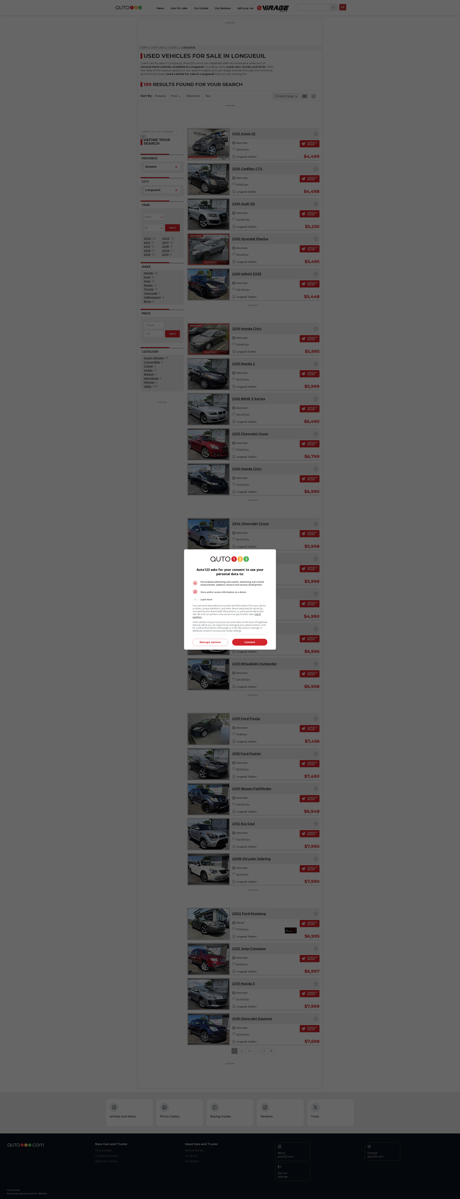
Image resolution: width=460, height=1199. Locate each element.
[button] (230, 599)
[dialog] (230, 599)
